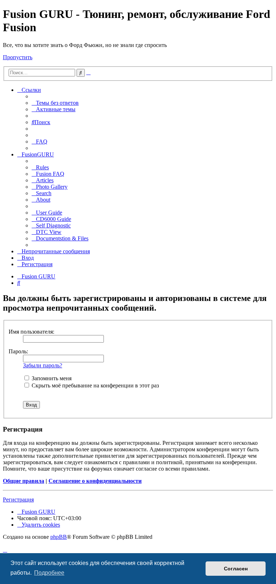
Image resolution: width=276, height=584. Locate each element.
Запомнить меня (51, 378)
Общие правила (23, 481)
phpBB (58, 537)
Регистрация (18, 499)
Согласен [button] (236, 568)
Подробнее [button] (49, 573)
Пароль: (18, 351)
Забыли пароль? (42, 365)
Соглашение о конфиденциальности (95, 481)
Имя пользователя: (31, 332)
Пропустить (17, 57)
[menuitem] (55, 103)
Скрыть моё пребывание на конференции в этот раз (94, 385)
